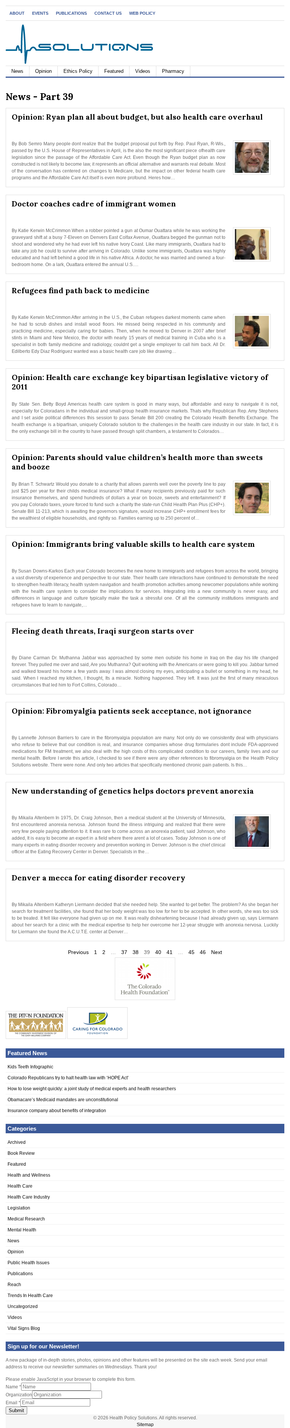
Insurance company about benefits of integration (57, 1110)
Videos (142, 71)
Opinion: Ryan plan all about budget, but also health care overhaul (137, 117)
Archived (17, 1142)
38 (136, 952)
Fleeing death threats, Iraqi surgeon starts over (103, 631)
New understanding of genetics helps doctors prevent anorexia (133, 791)
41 (170, 952)
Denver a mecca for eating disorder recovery (98, 877)
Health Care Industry (29, 1197)
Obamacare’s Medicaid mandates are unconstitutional (63, 1099)
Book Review (21, 1153)
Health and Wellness (29, 1175)
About (17, 13)
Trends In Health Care (30, 1295)
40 (158, 952)
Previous (78, 952)
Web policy (142, 13)
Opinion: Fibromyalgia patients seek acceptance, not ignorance (131, 711)
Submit (16, 1410)
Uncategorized (23, 1306)
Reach (14, 1284)
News (17, 71)
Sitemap (145, 1424)
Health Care (20, 1186)
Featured (113, 71)
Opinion (43, 71)
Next (216, 952)
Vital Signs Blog (24, 1328)
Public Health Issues (28, 1262)
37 (124, 952)
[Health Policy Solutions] (79, 62)
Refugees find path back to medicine (81, 290)
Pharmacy (173, 71)
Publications (71, 13)
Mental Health (22, 1230)
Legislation (19, 1208)
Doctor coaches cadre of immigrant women (94, 203)
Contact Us (108, 13)
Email (13, 1402)
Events (40, 13)
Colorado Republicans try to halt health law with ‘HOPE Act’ (68, 1077)
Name (13, 1387)
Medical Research (26, 1219)
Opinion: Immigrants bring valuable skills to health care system (133, 544)
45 (191, 952)
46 (203, 952)
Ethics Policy (78, 71)
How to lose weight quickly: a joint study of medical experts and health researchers (92, 1088)
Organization (19, 1394)
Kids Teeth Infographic (30, 1066)
